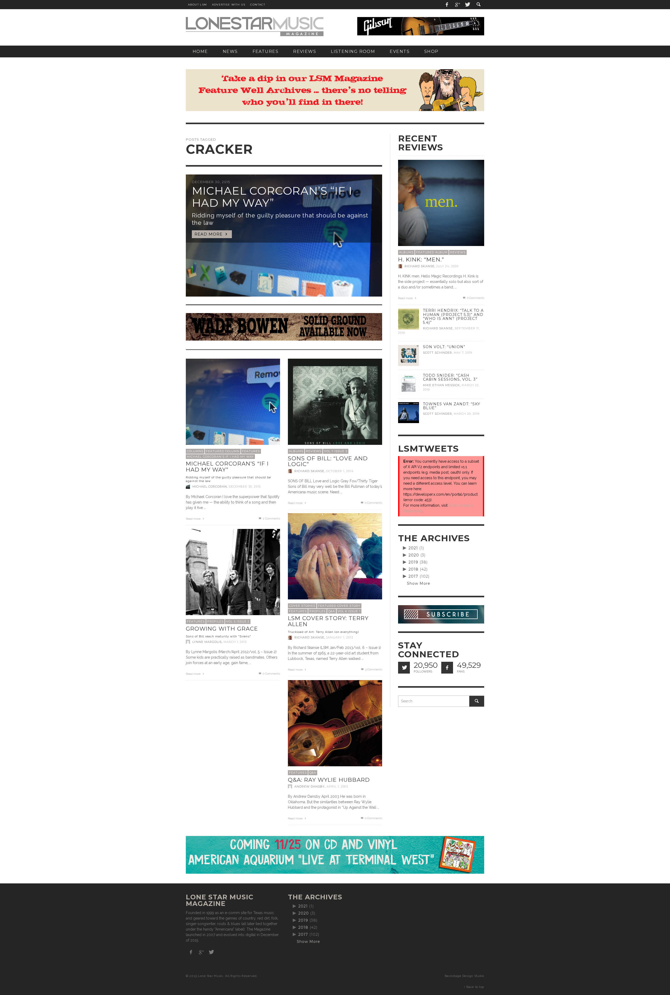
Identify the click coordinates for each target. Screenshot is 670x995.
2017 (413, 576)
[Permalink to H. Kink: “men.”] (441, 202)
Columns (195, 451)
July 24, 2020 (447, 266)
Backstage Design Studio (464, 976)
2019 (413, 562)
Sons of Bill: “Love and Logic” (328, 461)
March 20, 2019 (466, 414)
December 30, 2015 (245, 487)
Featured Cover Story (339, 606)
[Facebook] (447, 4)
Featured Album (432, 252)
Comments (271, 518)
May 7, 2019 (463, 352)
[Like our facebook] (447, 668)
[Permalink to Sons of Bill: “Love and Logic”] (335, 403)
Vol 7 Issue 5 (335, 451)
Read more (193, 519)
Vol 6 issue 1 (349, 611)
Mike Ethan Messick (441, 385)
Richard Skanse (309, 471)
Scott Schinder (437, 352)
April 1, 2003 (337, 786)
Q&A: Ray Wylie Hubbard (329, 780)
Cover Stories (302, 606)
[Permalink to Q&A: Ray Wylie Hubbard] (335, 727)
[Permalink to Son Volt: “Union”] (408, 355)
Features (251, 451)
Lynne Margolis (207, 642)
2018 (413, 569)
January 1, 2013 (339, 637)
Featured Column (222, 451)
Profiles (317, 611)
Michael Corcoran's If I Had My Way (220, 456)
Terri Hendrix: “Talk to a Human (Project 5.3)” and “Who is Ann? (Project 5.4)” (453, 316)
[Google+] (457, 4)
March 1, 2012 (235, 642)
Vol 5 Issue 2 (237, 621)
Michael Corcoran (209, 487)
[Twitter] (467, 4)
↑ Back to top (474, 987)
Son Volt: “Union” (444, 347)
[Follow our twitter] (404, 668)
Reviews (313, 451)
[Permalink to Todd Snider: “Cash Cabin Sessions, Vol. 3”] (408, 384)
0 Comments (373, 503)
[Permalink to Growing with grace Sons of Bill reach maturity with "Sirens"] (233, 576)
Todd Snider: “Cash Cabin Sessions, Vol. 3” (450, 377)
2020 (414, 555)
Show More (418, 583)
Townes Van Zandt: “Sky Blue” (451, 406)
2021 (413, 548)
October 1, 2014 (340, 471)
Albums (296, 451)
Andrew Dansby (309, 786)
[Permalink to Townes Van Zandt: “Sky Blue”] (408, 412)
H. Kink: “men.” (421, 259)
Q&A (331, 611)
